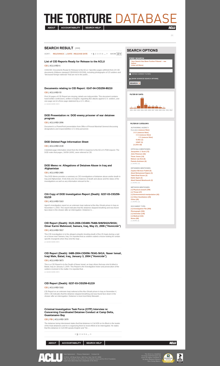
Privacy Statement (83, 354)
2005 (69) (145, 106)
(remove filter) (144, 130)
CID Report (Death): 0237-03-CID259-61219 (69, 283)
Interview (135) (139, 213)
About (51, 27)
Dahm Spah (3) (136, 178)
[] (144, 78)
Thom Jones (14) (137, 156)
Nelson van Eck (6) (138, 159)
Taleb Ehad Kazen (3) (139, 175)
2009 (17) (160, 107)
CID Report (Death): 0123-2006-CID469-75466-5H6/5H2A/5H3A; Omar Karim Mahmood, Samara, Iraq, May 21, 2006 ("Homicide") (82, 224)
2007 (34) (153, 107)
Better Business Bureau (180, 358)
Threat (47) (137, 192)
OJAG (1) (139, 140)
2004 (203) (142, 103)
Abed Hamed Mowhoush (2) (142, 180)
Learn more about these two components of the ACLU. (81, 361)
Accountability (70, 27)
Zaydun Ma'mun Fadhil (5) (141, 171)
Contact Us (95, 354)
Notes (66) (135, 218)
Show (113, 54)
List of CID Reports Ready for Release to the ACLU (74, 61)
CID (46, 66)
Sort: (48, 55)
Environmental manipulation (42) (146, 194)
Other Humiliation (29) (142, 197)
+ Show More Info (51, 104)
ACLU (140, 27)
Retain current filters (141, 74)
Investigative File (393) (142, 209)
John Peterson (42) (138, 154)
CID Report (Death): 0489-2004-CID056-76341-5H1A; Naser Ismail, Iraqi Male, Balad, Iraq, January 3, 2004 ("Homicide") (83, 255)
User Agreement (69, 354)
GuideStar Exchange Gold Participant (169, 358)
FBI (51, 319)
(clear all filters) (137, 65)
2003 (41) (138, 107)
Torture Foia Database (111, 16)
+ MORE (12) (135, 202)
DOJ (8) (139, 145)
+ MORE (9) (135, 221)
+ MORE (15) (135, 163)
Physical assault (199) (141, 190)
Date (69, 54)
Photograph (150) (138, 211)
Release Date (81, 54)
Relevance (58, 54)
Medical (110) (138, 216)
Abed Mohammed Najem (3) (142, 173)
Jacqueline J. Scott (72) (140, 151)
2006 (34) (149, 107)
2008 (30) (156, 107)
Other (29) (135, 199)
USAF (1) (139, 142)
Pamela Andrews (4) (139, 161)
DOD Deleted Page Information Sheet (66, 141)
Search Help (93, 27)
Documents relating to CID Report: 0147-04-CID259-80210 (78, 88)
